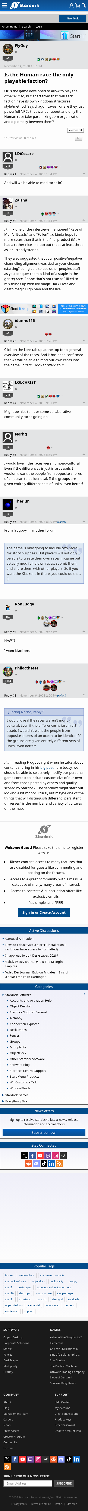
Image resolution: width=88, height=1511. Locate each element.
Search (26, 26)
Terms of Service (41, 1504)
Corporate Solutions (16, 1343)
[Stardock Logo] (24, 5)
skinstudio (25, 1299)
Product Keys (63, 1419)
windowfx (73, 1299)
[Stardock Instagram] (55, 1156)
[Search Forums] (84, 5)
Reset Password (65, 1425)
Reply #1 (10, 174)
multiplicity (56, 1281)
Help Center (62, 1402)
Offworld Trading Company (67, 1372)
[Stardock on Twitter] (25, 1156)
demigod (57, 1299)
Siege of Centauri (61, 1377)
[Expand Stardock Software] (3, 995)
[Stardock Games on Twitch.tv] (48, 1156)
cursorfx (42, 1299)
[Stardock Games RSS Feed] (59, 1163)
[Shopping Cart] (77, 5)
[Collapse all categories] (84, 994)
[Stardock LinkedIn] (52, 1163)
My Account (62, 1408)
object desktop (13, 1305)
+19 (8, 166)
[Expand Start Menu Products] (7, 1077)
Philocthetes (26, 668)
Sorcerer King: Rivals (63, 1383)
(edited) (61, 522)
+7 (7, 58)
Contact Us (10, 1442)
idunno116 (25, 320)
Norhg (21, 434)
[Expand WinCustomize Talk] (7, 1083)
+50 (8, 617)
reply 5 (38, 712)
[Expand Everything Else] (3, 1101)
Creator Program (14, 1436)
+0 (7, 447)
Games (55, 1330)
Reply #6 (10, 522)
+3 (7, 333)
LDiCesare (24, 153)
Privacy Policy (19, 1504)
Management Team (15, 1414)
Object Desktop (13, 1337)
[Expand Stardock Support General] (7, 1012)
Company (11, 1395)
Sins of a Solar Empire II (64, 1354)
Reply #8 (10, 695)
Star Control (57, 1360)
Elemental (56, 1343)
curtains (70, 1305)
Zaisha (21, 200)
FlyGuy (21, 45)
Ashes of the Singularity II (66, 1337)
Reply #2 (10, 221)
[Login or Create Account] (71, 5)
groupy (73, 1281)
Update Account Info (68, 1431)
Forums (8, 1448)
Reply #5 (10, 455)
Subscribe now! (44, 1132)
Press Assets (11, 1431)
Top (83, 173)
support (29, 1311)
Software (11, 1330)
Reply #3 (10, 341)
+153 (8, 681)
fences (9, 1275)
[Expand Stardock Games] (3, 1095)
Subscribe (64, 1483)
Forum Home (9, 26)
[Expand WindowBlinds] (7, 1088)
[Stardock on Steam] (63, 1156)
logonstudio (52, 1305)
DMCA (59, 1504)
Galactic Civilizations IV (64, 1349)
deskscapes (25, 1287)
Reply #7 (10, 632)
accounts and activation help (54, 1287)
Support (62, 1395)
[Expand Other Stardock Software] (7, 1059)
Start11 (8, 1349)
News (6, 1425)
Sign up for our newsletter (26, 1476)
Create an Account (66, 1414)
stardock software (15, 1281)
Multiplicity (10, 1366)
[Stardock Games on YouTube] (40, 1156)
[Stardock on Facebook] (32, 1156)
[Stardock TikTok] (44, 1163)
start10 (9, 1293)
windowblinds (27, 1275)
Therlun (22, 501)
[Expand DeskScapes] (7, 1030)
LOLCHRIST (25, 382)
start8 (8, 1287)
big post (47, 767)
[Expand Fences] (7, 1036)
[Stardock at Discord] (36, 1163)
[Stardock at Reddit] (28, 1163)
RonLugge (24, 603)
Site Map (72, 1504)
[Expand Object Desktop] (7, 1007)
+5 (7, 213)
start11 (9, 1299)
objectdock (38, 1281)
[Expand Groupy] (7, 1042)
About (7, 1402)
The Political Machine (63, 1366)
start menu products (52, 1275)
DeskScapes (10, 1360)
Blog (6, 1408)
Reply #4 (10, 403)
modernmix (12, 1311)
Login (38, 26)
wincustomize (43, 1293)
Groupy (8, 1372)
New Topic (73, 18)
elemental (75, 130)
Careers (8, 1419)
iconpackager (65, 1293)
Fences (7, 1354)
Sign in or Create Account (44, 912)
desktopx (24, 1293)
